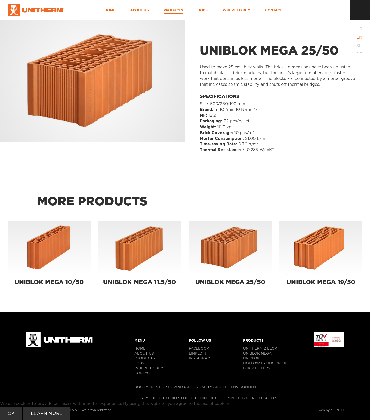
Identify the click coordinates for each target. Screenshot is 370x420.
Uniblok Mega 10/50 (49, 282)
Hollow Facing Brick (265, 363)
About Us (139, 10)
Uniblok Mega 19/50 (321, 282)
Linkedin (197, 353)
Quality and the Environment (227, 387)
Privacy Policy (147, 398)
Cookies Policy (179, 398)
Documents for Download (162, 387)
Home (109, 10)
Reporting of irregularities (252, 398)
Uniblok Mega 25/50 (230, 282)
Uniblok (251, 358)
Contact (273, 10)
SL (358, 45)
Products (173, 10)
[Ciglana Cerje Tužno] (36, 10)
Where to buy (236, 10)
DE (359, 54)
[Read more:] (49, 248)
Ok (11, 413)
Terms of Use (209, 398)
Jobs (202, 10)
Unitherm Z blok (260, 348)
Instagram (199, 358)
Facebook (199, 348)
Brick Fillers (256, 368)
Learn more (46, 413)
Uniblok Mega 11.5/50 (139, 282)
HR (359, 29)
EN (359, 37)
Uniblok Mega (257, 353)
